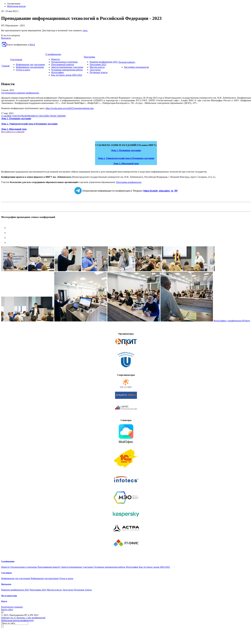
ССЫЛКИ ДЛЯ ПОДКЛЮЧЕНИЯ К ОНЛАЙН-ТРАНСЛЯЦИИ (33, 116)
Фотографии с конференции (232, 320)
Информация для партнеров (30, 67)
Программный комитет (62, 64)
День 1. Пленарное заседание (126, 150)
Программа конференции (128, 182)
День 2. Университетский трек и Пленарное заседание (126, 158)
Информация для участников (30, 64)
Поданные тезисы (98, 72)
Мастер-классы (97, 67)
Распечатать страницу (12, 607)
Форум (4, 601)
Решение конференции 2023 (104, 62)
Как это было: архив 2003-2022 (66, 75)
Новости (55, 59)
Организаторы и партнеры (64, 62)
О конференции (53, 54)
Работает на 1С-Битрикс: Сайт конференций (23, 617)
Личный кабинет (126, 62)
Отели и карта (23, 69)
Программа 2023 (98, 64)
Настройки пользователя (136, 67)
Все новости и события (12, 131)
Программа (89, 57)
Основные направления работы (67, 69)
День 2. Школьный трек (126, 163)
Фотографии (57, 72)
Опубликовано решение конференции (20, 93)
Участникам (16, 59)
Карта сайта (7, 609)
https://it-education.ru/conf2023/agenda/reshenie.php (70, 108)
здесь (85, 30)
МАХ (32, 44)
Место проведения (9, 596)
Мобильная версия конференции (17, 620)
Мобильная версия (16, 6)
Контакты (6, 38)
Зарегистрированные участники (67, 67)
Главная (5, 66)
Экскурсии (95, 69)
